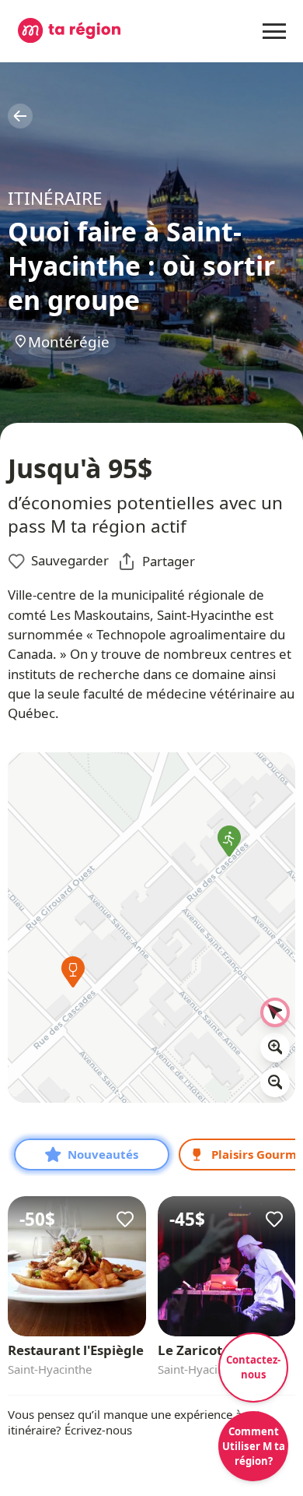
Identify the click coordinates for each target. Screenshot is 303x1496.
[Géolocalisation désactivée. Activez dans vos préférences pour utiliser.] (275, 1012)
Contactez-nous (253, 1367)
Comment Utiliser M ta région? (253, 1446)
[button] (73, 976)
